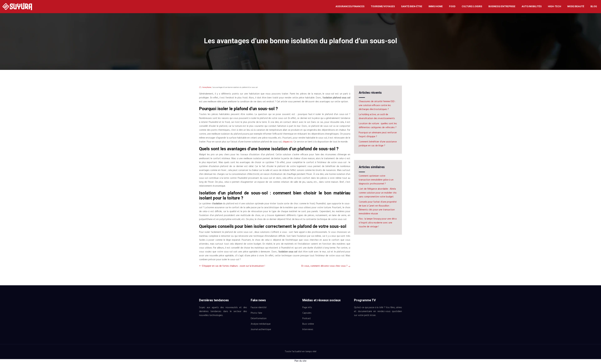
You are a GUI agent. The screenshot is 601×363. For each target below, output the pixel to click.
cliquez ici (287, 142)
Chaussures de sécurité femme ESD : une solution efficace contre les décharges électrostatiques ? (377, 105)
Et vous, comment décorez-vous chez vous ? (324, 266)
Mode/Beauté (575, 6)
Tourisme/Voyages (383, 6)
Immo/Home (436, 6)
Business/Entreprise (501, 6)
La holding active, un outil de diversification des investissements (377, 116)
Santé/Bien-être (411, 6)
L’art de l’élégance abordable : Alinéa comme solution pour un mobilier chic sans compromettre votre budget (378, 193)
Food (452, 6)
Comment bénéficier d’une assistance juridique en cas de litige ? (378, 144)
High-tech (554, 6)
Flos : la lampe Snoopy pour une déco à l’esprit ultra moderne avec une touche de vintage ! (378, 223)
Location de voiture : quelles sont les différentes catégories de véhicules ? (378, 125)
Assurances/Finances (350, 6)
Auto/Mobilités (532, 6)
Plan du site (300, 361)
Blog (594, 6)
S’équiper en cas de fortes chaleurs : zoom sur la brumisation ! (233, 266)
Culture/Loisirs (472, 6)
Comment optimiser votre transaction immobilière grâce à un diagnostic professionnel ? (376, 180)
